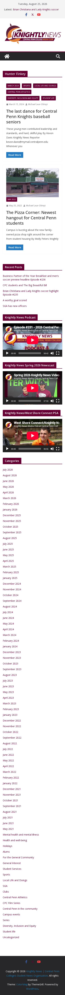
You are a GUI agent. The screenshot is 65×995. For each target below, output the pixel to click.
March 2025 (9, 566)
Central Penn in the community (20, 908)
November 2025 (12, 521)
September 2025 (12, 532)
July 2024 (8, 612)
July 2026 (8, 469)
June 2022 (8, 754)
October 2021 (10, 800)
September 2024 (12, 600)
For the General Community (18, 857)
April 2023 (8, 697)
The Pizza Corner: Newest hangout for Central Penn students (31, 217)
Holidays (7, 846)
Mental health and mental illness (21, 834)
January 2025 (10, 578)
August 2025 (10, 538)
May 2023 (8, 692)
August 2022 (10, 743)
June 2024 (8, 617)
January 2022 (10, 783)
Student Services (12, 868)
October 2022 (10, 732)
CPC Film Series (11, 903)
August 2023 (10, 675)
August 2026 (10, 475)
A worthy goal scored (15, 300)
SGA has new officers (15, 306)
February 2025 (11, 572)
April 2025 (8, 560)
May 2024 (8, 623)
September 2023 (12, 669)
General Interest (12, 863)
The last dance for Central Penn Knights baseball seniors (31, 116)
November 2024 (12, 589)
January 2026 (10, 509)
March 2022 (9, 771)
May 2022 (12, 199)
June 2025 (8, 549)
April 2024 (8, 629)
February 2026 (11, 503)
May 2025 (8, 555)
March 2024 (13, 86)
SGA (5, 886)
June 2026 (8, 481)
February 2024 (11, 640)
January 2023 (10, 714)
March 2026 (9, 498)
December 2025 (12, 515)
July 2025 (8, 543)
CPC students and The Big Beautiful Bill (25, 285)
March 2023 (9, 703)
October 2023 (10, 663)
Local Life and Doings (45, 86)
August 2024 (10, 606)
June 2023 (8, 686)
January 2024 (10, 646)
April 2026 (8, 492)
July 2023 (8, 680)
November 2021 (12, 794)
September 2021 (12, 806)
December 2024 (12, 583)
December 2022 (12, 720)
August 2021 (10, 811)
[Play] (7, 353)
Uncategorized (11, 937)
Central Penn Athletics (19, 92)
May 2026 (8, 486)
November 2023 (12, 657)
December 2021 (12, 789)
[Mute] (52, 353)
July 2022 (8, 749)
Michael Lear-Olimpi (38, 104)
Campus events (11, 914)
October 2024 (10, 595)
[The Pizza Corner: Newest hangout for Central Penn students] (32, 182)
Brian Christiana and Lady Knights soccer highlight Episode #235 (36, 11)
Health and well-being (15, 840)
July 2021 (8, 817)
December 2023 (12, 652)
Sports (26, 86)
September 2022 (12, 737)
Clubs (6, 891)
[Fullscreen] (57, 353)
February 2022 (11, 777)
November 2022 (12, 726)
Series (6, 920)
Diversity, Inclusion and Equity (23, 98)
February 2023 (11, 709)
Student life (48, 98)
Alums (6, 851)
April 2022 (8, 766)
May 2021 (8, 828)
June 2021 (8, 823)
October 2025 (10, 526)
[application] (32, 340)
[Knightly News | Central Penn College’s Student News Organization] (7, 56)
